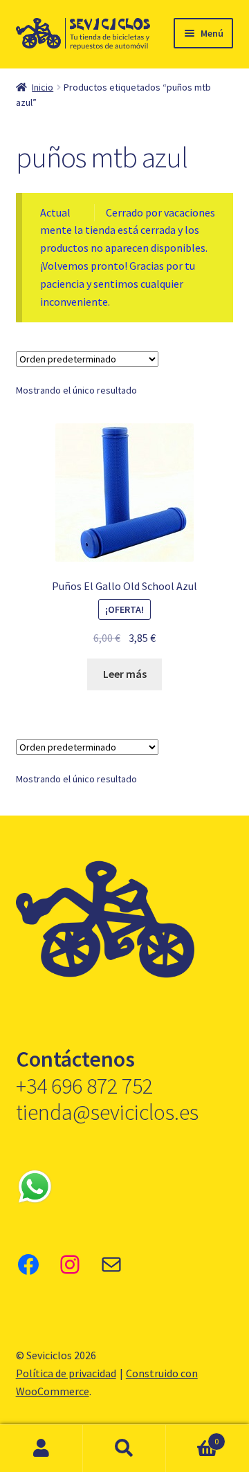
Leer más (125, 674)
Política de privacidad (66, 1373)
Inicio (42, 87)
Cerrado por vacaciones (160, 212)
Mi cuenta (41, 1448)
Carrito (192, 1436)
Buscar (124, 1448)
